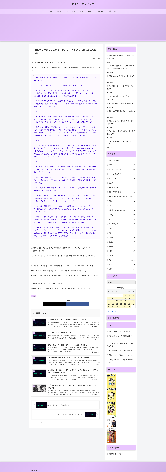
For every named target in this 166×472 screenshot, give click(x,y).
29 (125, 307)
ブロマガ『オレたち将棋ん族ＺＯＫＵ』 (120, 337)
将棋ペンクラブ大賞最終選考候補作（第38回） (120, 122)
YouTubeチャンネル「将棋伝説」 (120, 331)
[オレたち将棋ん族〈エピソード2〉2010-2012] (111, 394)
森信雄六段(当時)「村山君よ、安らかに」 (121, 77)
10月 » (114, 311)
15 (125, 301)
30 (129, 307)
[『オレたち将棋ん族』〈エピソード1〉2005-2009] (111, 380)
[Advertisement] (83, 28)
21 (121, 304)
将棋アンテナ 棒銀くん (117, 454)
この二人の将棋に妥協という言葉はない (121, 112)
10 (133, 298)
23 (129, 304)
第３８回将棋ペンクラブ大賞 (119, 96)
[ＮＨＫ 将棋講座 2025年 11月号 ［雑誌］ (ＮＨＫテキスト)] (111, 422)
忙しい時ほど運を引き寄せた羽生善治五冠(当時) (121, 132)
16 (129, 301)
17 (133, 301)
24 (133, 304)
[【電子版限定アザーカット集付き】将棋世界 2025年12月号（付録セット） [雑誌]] (111, 436)
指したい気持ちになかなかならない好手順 (121, 142)
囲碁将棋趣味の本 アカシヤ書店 (120, 351)
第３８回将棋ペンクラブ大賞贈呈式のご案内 (121, 87)
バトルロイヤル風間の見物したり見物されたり (121, 345)
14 (121, 301)
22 (125, 304)
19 (113, 304)
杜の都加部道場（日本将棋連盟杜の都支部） (121, 361)
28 (121, 307)
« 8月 (108, 311)
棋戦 (34, 296)
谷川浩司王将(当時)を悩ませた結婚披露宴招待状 (121, 57)
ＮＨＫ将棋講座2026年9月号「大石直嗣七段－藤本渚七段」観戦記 (121, 67)
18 (108, 304)
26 (113, 307)
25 (108, 307)
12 (113, 301)
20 (117, 304)
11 (108, 301)
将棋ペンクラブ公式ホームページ (120, 355)
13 (117, 301)
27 (117, 307)
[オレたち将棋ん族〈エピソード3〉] (111, 408)
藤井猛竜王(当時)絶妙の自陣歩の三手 (122, 103)
